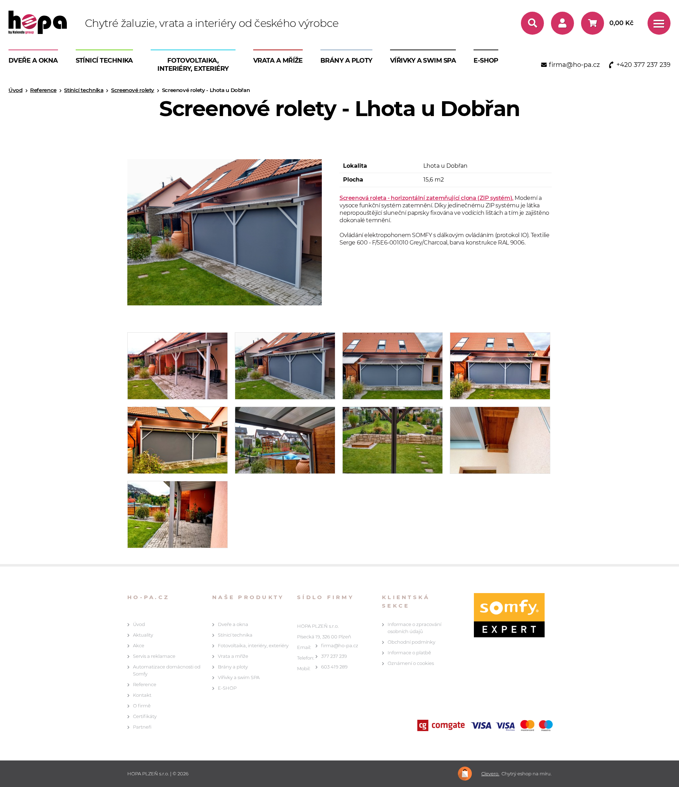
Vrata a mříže (278, 60)
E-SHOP (486, 60)
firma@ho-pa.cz (339, 645)
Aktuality (143, 635)
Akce (138, 645)
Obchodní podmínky (411, 642)
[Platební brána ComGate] (486, 726)
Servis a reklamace (154, 656)
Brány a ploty (346, 60)
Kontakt (142, 695)
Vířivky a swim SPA (423, 60)
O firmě (142, 705)
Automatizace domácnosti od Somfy (167, 670)
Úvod (15, 90)
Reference (43, 90)
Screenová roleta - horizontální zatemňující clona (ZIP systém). (426, 198)
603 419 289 (334, 667)
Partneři (142, 727)
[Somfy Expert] (506, 615)
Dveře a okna (33, 60)
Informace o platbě (409, 652)
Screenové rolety (132, 90)
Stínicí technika (104, 60)
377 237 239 (334, 656)
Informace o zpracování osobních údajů (414, 627)
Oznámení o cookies (411, 663)
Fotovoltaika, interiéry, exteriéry (192, 65)
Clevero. (490, 773)
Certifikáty (145, 716)
